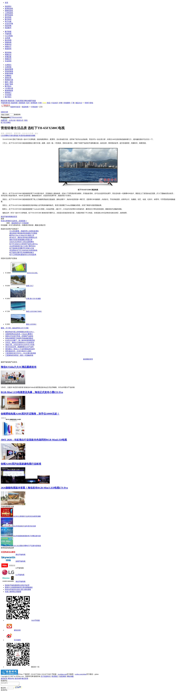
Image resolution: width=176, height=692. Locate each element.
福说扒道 (14, 589)
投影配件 (8, 28)
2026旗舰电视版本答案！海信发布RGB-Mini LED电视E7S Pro (34, 487)
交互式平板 (9, 23)
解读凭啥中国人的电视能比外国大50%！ (19, 332)
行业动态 (54, 103)
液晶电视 (14, 103)
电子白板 (8, 21)
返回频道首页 (88, 359)
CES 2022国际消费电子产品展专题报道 (27, 546)
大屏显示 (8, 65)
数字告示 (8, 86)
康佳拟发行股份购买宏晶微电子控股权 (23, 233)
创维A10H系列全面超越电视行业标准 (21, 463)
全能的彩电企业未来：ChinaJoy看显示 (19, 334)
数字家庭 (8, 31)
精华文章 (21, 587)
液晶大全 (78, 103)
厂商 (72, 103)
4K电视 (7, 38)
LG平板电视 (20, 575)
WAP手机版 (35, 620)
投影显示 (8, 6)
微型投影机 (9, 15)
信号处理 (26, 585)
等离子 (87, 103)
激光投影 (8, 17)
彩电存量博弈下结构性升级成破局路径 (19, 338)
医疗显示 (8, 97)
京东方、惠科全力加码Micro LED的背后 (19, 342)
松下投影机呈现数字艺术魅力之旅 (21, 248)
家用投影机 (9, 8)
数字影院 (8, 19)
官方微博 (17, 640)
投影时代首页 (15, 107)
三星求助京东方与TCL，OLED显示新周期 (20, 353)
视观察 (18, 592)
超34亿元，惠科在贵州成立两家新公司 (23, 237)
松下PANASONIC (15, 117)
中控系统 (8, 95)
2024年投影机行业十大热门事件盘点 (22, 246)
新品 (48, 103)
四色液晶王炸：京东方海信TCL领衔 (18, 351)
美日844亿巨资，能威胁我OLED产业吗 (19, 347)
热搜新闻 (14, 587)
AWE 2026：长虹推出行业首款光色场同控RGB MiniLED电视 (34, 439)
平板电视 (8, 34)
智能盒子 (8, 46)
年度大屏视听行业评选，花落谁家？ (14, 221)
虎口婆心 (21, 589)
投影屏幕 (8, 26)
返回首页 (4, 678)
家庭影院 (8, 49)
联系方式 (20, 120)
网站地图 (27, 101)
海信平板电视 (20, 581)
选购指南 (22, 103)
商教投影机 (9, 11)
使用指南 (34, 103)
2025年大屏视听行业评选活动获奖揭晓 (27, 516)
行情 (40, 103)
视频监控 (8, 59)
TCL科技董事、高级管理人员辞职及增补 (24, 231)
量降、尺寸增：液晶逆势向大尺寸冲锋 (15, 328)
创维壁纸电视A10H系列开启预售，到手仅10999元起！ (30, 413)
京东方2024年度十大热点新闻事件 (21, 242)
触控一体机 (9, 82)
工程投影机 (9, 13)
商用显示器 (9, 80)
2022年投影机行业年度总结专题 (24, 526)
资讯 (26, 120)
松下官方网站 (6, 122)
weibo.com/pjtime (80, 674)
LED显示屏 (9, 88)
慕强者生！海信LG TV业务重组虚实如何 (20, 349)
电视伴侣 (8, 44)
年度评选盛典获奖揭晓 (27, 135)
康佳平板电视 (20, 554)
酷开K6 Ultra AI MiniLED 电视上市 (21, 235)
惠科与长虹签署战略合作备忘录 (20, 239)
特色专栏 (8, 589)
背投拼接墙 (9, 71)
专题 (6, 592)
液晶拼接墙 (9, 69)
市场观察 (66, 103)
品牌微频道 (28, 587)
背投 (91, 103)
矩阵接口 (8, 92)
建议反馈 (17, 630)
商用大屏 (19, 585)
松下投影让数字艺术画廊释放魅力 (21, 252)
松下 (20, 223)
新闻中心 (8, 587)
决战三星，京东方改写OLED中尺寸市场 (19, 344)
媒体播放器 (9, 90)
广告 (16, 101)
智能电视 (8, 42)
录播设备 (8, 57)
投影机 (7, 585)
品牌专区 (4, 120)
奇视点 (13, 592)
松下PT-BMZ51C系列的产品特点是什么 (23, 244)
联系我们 (21, 101)
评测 (60, 103)
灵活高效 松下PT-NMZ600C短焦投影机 (23, 250)
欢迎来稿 (62, 676)
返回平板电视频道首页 (9, 216)
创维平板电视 (20, 561)
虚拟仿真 (8, 77)
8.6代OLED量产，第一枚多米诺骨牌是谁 (20, 340)
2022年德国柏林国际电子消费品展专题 (27, 536)
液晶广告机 (9, 84)
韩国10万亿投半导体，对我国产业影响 (19, 336)
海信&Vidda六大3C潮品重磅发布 (18, 367)
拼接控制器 (9, 73)
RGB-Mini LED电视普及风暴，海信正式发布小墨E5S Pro (32, 392)
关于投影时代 (46, 676)
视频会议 (8, 54)
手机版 (33, 101)
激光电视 (8, 40)
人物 (9, 592)
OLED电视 (9, 36)
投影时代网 (4, 112)
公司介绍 (12, 120)
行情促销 (34, 107)
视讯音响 (8, 52)
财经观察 (27, 589)
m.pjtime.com (62, 674)
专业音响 (8, 61)
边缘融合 (8, 75)
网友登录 (4, 101)
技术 (28, 103)
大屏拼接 (8, 67)
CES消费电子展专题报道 (10, 135)
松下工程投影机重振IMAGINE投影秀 (22, 254)
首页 (6, 2)
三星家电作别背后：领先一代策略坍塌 (19, 355)
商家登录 (11, 101)
